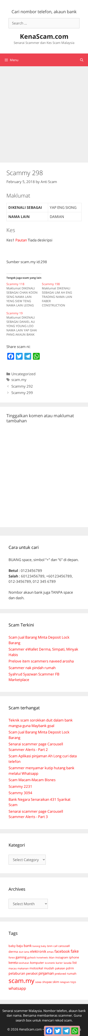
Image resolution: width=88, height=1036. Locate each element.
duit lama (24, 951)
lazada (68, 962)
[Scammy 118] (24, 294)
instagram (61, 957)
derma (13, 951)
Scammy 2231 (20, 786)
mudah (49, 968)
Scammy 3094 (20, 792)
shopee (47, 982)
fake (75, 951)
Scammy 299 (22, 392)
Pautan (21, 240)
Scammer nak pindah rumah (32, 667)
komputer (37, 963)
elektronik (38, 951)
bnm (50, 946)
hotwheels (42, 957)
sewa (38, 982)
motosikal (36, 968)
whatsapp (17, 988)
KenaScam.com (44, 36)
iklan (51, 957)
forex (12, 957)
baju (19, 945)
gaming (21, 957)
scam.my (18, 379)
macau (13, 968)
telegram (65, 982)
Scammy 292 (22, 386)
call (55, 946)
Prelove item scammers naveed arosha (41, 661)
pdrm (70, 968)
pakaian (60, 968)
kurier (59, 963)
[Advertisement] (44, 112)
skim (56, 982)
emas (50, 952)
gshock (31, 957)
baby (12, 946)
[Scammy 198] (59, 294)
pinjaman (46, 973)
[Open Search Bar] (81, 59)
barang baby (39, 946)
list (74, 962)
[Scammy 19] (24, 324)
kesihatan (24, 962)
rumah (71, 973)
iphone (74, 957)
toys (73, 982)
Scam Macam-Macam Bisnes (32, 779)
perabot (32, 973)
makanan (23, 968)
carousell (64, 946)
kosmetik (50, 962)
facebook (62, 951)
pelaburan (17, 973)
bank (28, 945)
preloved (60, 973)
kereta (13, 962)
